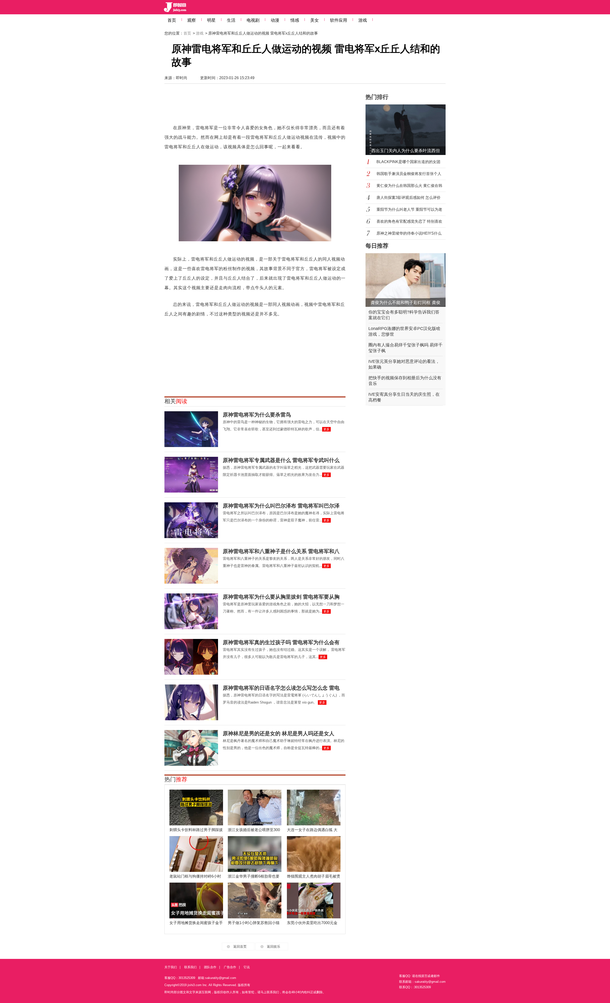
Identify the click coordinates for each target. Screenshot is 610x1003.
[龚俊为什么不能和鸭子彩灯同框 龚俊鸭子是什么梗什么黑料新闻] (406, 280)
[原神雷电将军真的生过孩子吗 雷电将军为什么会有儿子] (191, 657)
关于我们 (170, 967)
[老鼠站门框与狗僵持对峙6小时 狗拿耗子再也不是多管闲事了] (196, 854)
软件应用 (338, 20)
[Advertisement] (255, 106)
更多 (326, 429)
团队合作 (210, 967)
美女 (314, 20)
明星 (211, 20)
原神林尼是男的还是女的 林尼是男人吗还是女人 (278, 733)
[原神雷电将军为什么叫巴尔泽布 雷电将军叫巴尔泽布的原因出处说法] (191, 520)
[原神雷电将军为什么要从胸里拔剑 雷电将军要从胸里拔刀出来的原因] (191, 611)
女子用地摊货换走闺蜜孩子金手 (196, 923)
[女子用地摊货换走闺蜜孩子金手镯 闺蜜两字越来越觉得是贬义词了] (196, 900)
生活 (231, 20)
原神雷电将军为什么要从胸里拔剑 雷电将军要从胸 (281, 597)
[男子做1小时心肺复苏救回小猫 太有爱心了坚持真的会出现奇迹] (254, 900)
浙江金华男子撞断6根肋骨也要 (254, 876)
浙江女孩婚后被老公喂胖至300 (254, 830)
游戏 (362, 20)
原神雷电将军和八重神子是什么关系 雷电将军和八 (281, 551)
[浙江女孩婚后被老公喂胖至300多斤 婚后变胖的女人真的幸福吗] (254, 807)
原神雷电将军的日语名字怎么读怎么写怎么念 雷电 (281, 688)
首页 (172, 20)
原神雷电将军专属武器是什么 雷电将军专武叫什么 (281, 460)
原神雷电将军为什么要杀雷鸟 (257, 415)
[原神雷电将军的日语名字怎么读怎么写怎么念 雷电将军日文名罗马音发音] (191, 702)
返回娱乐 (273, 946)
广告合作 (230, 967)
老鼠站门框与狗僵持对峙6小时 (195, 876)
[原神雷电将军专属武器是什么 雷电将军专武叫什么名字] (191, 475)
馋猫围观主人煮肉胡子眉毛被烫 (313, 876)
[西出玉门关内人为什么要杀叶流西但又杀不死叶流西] (408, 129)
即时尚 (181, 78)
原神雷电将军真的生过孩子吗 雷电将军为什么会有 (281, 642)
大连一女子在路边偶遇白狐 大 (312, 830)
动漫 (275, 20)
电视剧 (253, 20)
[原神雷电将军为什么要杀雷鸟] (191, 429)
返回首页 (240, 946)
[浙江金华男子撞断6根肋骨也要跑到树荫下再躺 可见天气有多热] (254, 854)
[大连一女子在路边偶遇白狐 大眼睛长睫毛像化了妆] (314, 807)
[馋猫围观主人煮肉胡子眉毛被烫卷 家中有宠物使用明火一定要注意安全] (314, 854)
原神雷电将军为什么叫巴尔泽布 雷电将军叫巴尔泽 (281, 506)
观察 (191, 20)
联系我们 (190, 967)
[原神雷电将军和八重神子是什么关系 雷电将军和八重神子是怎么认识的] (191, 566)
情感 (294, 20)
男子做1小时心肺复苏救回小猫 (254, 923)
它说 (247, 967)
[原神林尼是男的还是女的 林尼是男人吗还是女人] (191, 748)
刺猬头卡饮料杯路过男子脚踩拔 (196, 830)
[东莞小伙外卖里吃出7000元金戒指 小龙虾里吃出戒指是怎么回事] (314, 900)
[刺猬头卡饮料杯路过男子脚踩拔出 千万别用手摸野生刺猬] (196, 807)
